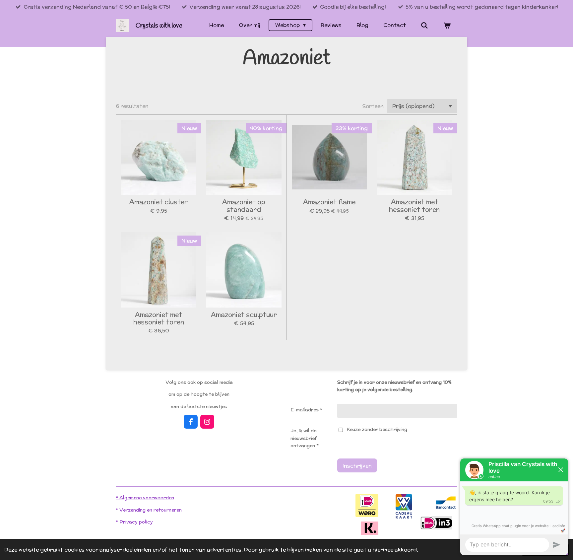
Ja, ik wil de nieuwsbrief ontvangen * (304, 438)
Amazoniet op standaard (243, 205)
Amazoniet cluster (158, 201)
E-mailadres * (306, 409)
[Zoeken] (424, 25)
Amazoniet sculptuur (244, 314)
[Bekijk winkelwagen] (447, 25)
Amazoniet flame (329, 201)
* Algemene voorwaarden (145, 497)
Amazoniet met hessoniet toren (414, 205)
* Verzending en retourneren (149, 510)
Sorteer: (373, 106)
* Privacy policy (134, 522)
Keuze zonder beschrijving (377, 429)
